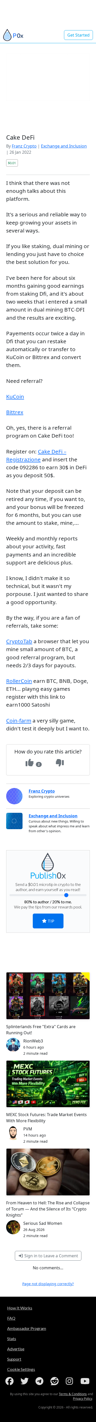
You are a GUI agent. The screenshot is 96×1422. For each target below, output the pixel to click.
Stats (11, 1338)
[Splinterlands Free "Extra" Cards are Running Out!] (48, 995)
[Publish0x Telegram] (40, 1381)
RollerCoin (19, 680)
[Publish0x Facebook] (10, 1381)
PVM (27, 1129)
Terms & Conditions (73, 1394)
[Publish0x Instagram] (70, 1381)
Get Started (78, 35)
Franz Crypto (24, 146)
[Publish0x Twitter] (25, 1381)
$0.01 (12, 163)
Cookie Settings (21, 1369)
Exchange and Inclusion (64, 146)
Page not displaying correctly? (48, 1283)
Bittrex (14, 412)
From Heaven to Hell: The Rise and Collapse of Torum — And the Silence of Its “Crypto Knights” (48, 1209)
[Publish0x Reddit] (55, 1381)
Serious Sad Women (42, 1223)
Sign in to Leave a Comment (50, 1256)
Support (14, 1359)
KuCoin (15, 396)
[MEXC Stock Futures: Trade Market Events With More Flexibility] (48, 1084)
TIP (50, 920)
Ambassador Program (26, 1328)
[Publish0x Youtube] (85, 1381)
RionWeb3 (33, 1041)
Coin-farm (18, 720)
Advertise (15, 1348)
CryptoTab (19, 641)
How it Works (19, 1307)
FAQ (11, 1318)
